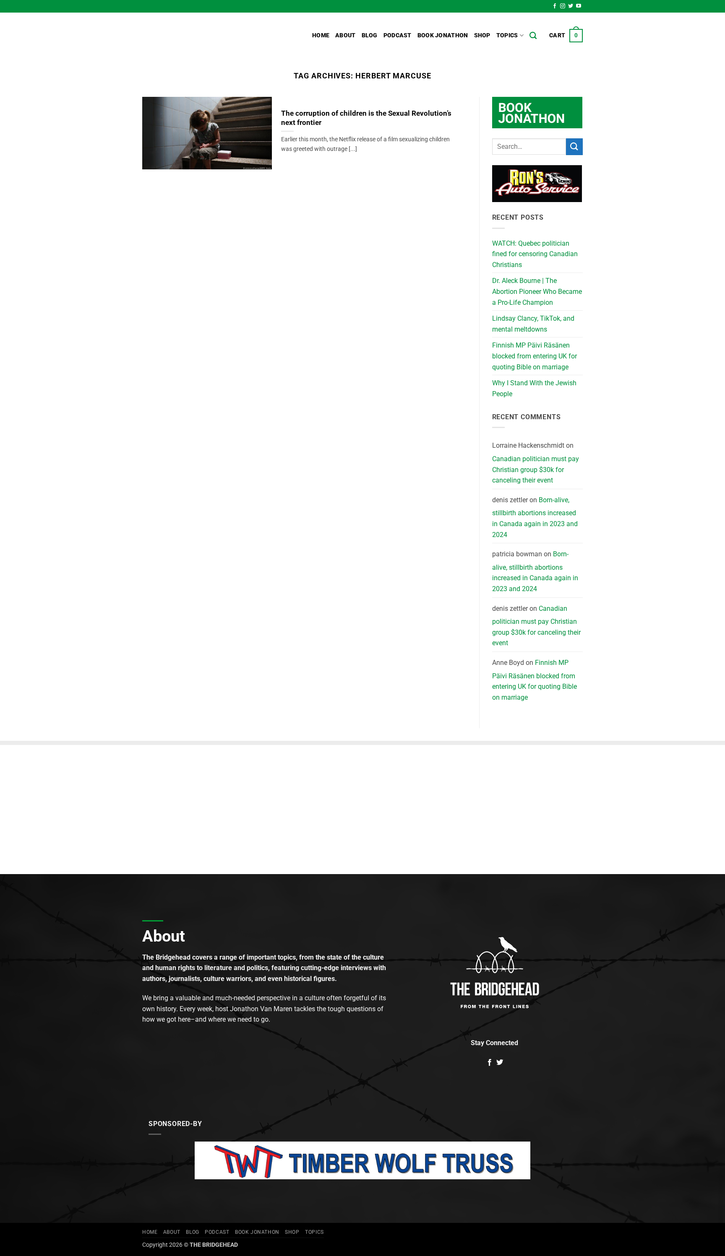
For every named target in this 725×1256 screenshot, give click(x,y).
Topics (507, 35)
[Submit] (574, 146)
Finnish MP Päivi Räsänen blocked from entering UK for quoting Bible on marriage (534, 356)
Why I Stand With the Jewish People (534, 388)
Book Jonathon (442, 35)
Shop (482, 35)
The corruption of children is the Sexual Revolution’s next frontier (366, 118)
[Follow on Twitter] (570, 6)
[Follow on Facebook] (554, 6)
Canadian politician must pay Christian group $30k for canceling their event (535, 469)
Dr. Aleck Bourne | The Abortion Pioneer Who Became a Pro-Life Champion (537, 291)
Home (320, 35)
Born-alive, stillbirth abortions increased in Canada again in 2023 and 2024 (535, 517)
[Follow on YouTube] (578, 6)
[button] (566, 35)
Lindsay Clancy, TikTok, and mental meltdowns (533, 323)
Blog (370, 35)
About (345, 35)
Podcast (397, 35)
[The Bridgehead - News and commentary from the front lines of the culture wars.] (199, 36)
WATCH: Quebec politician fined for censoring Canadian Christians (535, 254)
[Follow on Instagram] (562, 6)
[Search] (533, 35)
